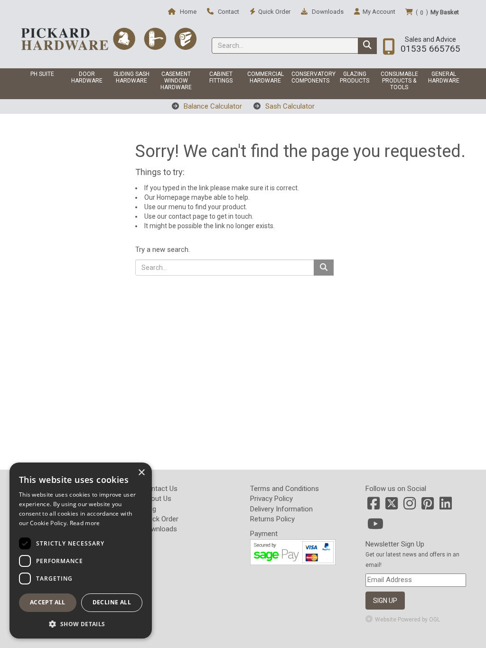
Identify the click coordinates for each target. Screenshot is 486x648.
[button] (80, 623)
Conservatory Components (311, 77)
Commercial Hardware (265, 77)
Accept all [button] (47, 602)
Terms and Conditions (284, 488)
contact (179, 216)
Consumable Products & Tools (399, 81)
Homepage (173, 197)
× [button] (141, 472)
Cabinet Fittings (221, 77)
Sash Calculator (289, 106)
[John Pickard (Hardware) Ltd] (108, 38)
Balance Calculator (212, 106)
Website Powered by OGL (407, 619)
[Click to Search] (367, 45)
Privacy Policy (271, 498)
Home (187, 11)
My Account (379, 11)
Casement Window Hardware (176, 81)
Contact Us (160, 488)
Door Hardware (87, 77)
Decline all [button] (112, 602)
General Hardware (443, 77)
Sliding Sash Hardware (131, 77)
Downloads (327, 11)
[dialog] (80, 551)
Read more (85, 523)
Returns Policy (272, 519)
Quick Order (160, 519)
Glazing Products (354, 77)
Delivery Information (281, 509)
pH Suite (42, 74)
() (437, 12)
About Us (156, 498)
